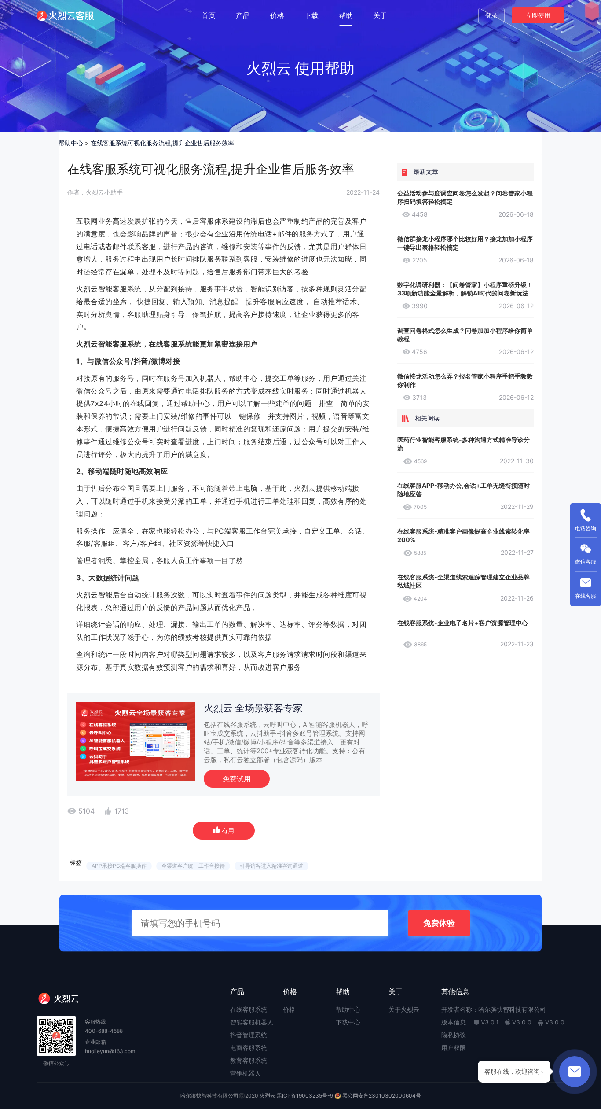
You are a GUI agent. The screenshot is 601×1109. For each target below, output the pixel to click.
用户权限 (453, 1047)
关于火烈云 (403, 1009)
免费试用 (237, 778)
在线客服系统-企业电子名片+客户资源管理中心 (462, 622)
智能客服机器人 (251, 1022)
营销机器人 (245, 1073)
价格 (277, 15)
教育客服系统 (248, 1060)
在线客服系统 (248, 1009)
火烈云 (267, 1095)
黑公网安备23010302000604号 (381, 1095)
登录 (491, 15)
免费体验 (439, 923)
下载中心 (348, 1022)
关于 (380, 15)
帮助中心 (71, 143)
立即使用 (538, 15)
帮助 (346, 15)
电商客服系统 (248, 1047)
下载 (311, 15)
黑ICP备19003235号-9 (305, 1095)
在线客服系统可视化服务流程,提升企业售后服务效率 (162, 143)
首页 (209, 15)
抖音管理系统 (248, 1035)
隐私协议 (453, 1035)
